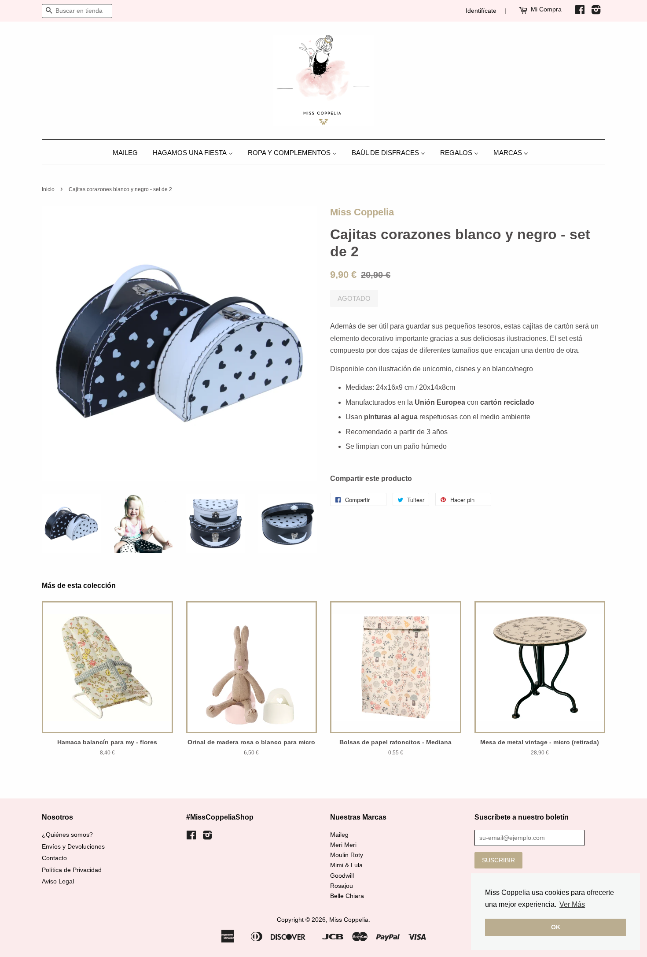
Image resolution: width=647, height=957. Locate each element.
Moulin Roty (346, 855)
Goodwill (342, 875)
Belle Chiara (347, 896)
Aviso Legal (58, 881)
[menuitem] (128, 152)
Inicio (48, 189)
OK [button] (555, 927)
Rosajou (341, 886)
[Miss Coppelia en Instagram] (596, 11)
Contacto (54, 858)
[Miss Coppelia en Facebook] (580, 11)
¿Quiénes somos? (67, 834)
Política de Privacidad (72, 870)
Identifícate (481, 10)
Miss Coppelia (362, 212)
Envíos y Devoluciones (73, 846)
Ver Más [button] (572, 904)
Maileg (339, 834)
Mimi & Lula (346, 865)
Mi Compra (546, 9)
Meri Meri (343, 845)
